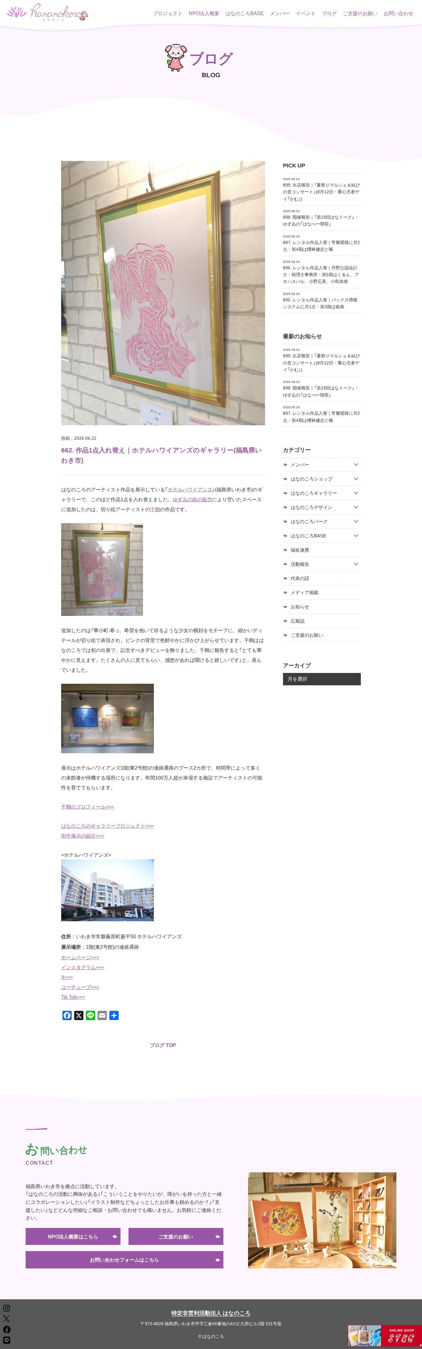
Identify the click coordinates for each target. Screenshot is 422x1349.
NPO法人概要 (204, 13)
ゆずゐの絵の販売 (192, 499)
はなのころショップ (311, 478)
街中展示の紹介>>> (82, 835)
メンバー (280, 13)
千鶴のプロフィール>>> (87, 806)
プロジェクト (168, 13)
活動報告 (300, 564)
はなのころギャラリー (314, 493)
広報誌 (298, 620)
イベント (306, 13)
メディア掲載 (305, 592)
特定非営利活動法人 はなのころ (211, 1313)
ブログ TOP (163, 1045)
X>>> (67, 977)
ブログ (329, 13)
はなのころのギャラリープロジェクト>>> (107, 825)
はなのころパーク (309, 521)
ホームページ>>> (80, 957)
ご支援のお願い (360, 13)
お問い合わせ (398, 13)
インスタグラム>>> (82, 967)
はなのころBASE (245, 13)
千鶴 (155, 509)
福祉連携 (300, 549)
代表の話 (300, 578)
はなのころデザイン (311, 507)
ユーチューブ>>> (80, 986)
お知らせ (300, 606)
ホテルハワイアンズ (190, 489)
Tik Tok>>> (73, 996)
